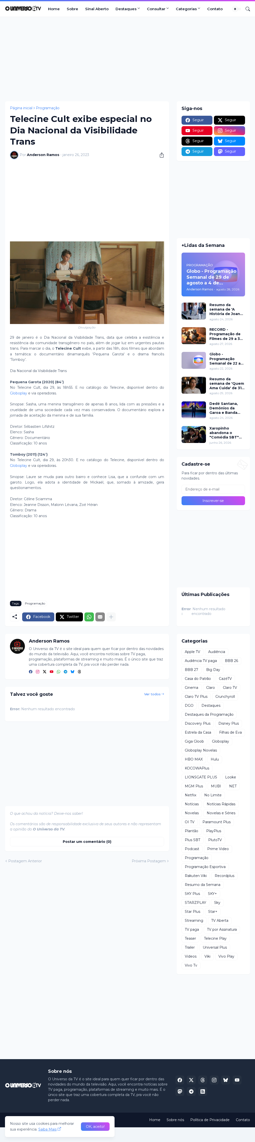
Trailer (190, 947)
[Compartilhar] (160, 155)
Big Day (213, 669)
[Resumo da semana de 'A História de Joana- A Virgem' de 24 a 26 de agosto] (194, 311)
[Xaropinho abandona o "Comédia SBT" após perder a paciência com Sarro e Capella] (194, 434)
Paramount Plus (216, 822)
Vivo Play (226, 956)
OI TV (189, 822)
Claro (210, 687)
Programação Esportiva (205, 867)
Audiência (216, 652)
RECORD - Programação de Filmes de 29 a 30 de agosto (225, 334)
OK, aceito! (95, 1126)
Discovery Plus (197, 723)
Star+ (212, 911)
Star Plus (192, 911)
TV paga (192, 929)
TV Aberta (219, 920)
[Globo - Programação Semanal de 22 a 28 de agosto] (194, 360)
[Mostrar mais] (111, 616)
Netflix (190, 795)
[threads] (79, 672)
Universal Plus (215, 947)
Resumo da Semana (202, 884)
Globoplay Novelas (201, 750)
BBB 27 (191, 669)
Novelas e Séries (221, 813)
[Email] (100, 616)
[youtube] (51, 672)
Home (54, 8)
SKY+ (212, 893)
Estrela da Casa (198, 732)
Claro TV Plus (196, 696)
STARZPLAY (195, 902)
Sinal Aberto (97, 8)
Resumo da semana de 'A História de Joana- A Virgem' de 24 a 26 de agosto (226, 309)
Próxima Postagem (149, 861)
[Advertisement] (127, 59)
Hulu (215, 759)
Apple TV (192, 652)
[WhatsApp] (89, 616)
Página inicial (21, 108)
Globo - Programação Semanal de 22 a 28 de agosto (225, 359)
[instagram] (37, 672)
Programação (48, 108)
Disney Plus (228, 723)
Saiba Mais (47, 1129)
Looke (230, 777)
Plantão (191, 831)
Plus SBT (192, 840)
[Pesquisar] (246, 9)
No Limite (213, 795)
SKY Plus (192, 893)
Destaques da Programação (209, 714)
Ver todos (152, 694)
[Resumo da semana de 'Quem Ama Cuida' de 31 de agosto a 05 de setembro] (194, 385)
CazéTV (225, 678)
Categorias (186, 8)
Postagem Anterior (25, 861)
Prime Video (218, 849)
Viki (207, 956)
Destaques (126, 8)
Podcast (192, 849)
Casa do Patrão (198, 678)
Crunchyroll (225, 696)
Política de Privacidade (210, 1120)
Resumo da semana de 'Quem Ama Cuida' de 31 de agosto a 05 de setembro (226, 383)
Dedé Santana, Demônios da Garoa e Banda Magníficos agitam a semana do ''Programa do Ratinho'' (226, 408)
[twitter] (44, 672)
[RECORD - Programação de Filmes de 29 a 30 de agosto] (194, 335)
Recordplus (224, 875)
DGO (189, 705)
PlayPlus (213, 831)
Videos (190, 956)
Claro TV (230, 687)
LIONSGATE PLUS (201, 777)
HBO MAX (194, 759)
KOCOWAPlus (197, 768)
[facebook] (30, 672)
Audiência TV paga (201, 660)
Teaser (190, 938)
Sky (217, 902)
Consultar (156, 8)
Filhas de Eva (230, 732)
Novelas (192, 813)
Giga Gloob (194, 741)
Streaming (194, 920)
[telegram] (65, 672)
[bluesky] (72, 672)
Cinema (191, 687)
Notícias (192, 804)
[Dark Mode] (237, 9)
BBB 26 (231, 660)
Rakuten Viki (196, 875)
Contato (215, 8)
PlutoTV (215, 840)
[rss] (202, 1091)
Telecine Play (215, 938)
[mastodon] (179, 1091)
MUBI (216, 786)
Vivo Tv (191, 965)
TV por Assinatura (222, 929)
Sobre (72, 8)
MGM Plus (194, 786)
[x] (191, 1080)
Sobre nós (175, 1120)
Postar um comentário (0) (87, 841)
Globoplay (18, 393)
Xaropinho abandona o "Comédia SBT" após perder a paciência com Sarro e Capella (224, 433)
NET (233, 786)
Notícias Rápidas (221, 804)
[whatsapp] (58, 672)
